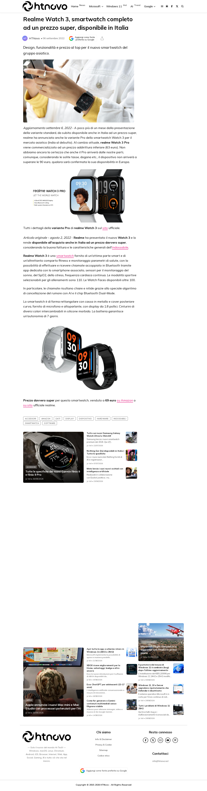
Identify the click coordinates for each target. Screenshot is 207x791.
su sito (28, 405)
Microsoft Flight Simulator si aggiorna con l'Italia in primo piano (159, 650)
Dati (58, 418)
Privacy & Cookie (103, 744)
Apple (29, 700)
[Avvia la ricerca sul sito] (182, 6)
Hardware (103, 418)
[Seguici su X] (177, 6)
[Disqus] (80, 525)
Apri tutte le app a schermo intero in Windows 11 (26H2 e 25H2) (105, 650)
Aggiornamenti (149, 642)
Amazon (45, 418)
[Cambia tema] (167, 6)
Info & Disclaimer (103, 739)
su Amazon (125, 400)
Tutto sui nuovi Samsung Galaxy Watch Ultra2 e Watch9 (103, 434)
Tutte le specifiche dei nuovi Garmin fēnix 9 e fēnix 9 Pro (52, 473)
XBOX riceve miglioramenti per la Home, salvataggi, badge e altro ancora (103, 668)
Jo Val (28, 479)
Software (49, 423)
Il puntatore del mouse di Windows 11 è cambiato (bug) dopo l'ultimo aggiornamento (153, 667)
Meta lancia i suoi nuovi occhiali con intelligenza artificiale (105, 470)
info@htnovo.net (160, 761)
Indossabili (120, 418)
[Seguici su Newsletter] (160, 740)
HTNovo (34, 38)
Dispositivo (85, 418)
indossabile (120, 247)
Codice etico (104, 755)
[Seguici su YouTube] (167, 740)
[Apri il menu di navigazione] (162, 6)
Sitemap (103, 750)
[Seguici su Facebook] (171, 6)
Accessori (30, 418)
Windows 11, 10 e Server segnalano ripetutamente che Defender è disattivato (153, 688)
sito (105, 228)
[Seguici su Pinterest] (175, 740)
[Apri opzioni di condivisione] (102, 38)
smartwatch (65, 256)
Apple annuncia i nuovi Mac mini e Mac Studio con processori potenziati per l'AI (53, 706)
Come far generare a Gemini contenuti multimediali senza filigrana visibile (101, 703)
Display (69, 418)
